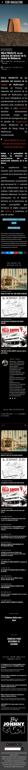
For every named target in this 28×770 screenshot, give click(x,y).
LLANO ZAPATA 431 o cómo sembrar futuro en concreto (12, 705)
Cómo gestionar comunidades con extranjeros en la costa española (13, 676)
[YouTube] (18, 744)
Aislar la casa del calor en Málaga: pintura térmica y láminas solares (12, 578)
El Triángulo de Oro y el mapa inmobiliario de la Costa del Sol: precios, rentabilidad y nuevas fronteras (13, 528)
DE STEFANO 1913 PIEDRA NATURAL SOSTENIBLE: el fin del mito (13, 570)
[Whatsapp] (20, 253)
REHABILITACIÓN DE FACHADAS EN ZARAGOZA (12, 602)
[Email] (25, 253)
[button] (25, 425)
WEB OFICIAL (14, 228)
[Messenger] (7, 253)
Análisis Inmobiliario (6, 49)
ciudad (4, 84)
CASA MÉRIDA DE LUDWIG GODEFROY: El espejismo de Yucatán (14, 562)
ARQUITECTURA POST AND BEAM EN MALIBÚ (14, 294)
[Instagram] (10, 744)
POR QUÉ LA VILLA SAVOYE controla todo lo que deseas (13, 352)
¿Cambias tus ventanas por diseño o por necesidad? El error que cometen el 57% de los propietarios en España (13, 553)
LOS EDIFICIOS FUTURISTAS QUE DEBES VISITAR (12, 322)
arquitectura (21, 121)
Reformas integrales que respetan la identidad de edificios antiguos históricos (14, 685)
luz (18, 184)
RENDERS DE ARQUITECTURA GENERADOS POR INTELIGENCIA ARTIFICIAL (12, 545)
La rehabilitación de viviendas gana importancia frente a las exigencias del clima (13, 519)
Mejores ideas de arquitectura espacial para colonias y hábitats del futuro (12, 695)
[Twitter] (12, 253)
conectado (15, 414)
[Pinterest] (16, 253)
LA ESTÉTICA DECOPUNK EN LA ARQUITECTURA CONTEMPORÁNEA (12, 586)
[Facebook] (3, 253)
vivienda (23, 108)
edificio (8, 211)
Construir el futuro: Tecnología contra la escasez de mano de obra (14, 594)
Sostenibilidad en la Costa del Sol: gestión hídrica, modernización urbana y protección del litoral (14, 537)
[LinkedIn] (15, 744)
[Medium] (20, 744)
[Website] (15, 398)
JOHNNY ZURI (9, 61)
